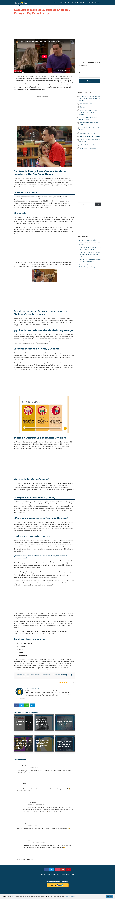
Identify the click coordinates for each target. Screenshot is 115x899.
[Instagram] (57, 869)
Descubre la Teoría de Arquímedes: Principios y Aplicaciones (90, 260)
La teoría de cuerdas (85, 104)
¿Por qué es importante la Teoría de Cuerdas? (89, 140)
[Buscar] (98, 204)
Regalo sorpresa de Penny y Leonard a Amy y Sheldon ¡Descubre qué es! (88, 112)
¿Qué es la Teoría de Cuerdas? (88, 133)
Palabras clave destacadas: (87, 148)
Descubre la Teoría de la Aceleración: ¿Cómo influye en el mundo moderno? (89, 267)
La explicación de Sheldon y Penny (90, 136)
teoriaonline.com (20, 698)
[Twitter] (51, 869)
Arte (81, 2)
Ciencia (89, 2)
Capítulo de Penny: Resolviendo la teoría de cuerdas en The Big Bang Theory (90, 98)
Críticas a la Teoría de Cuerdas (88, 145)
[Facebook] (46, 869)
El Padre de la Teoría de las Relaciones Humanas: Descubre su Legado (90, 242)
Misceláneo (98, 2)
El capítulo (82, 107)
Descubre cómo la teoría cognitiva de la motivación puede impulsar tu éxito (89, 254)
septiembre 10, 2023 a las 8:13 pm (30, 786)
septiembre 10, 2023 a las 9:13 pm (36, 804)
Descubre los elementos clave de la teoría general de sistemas (90, 248)
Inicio (54, 2)
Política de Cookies (60, 874)
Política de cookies (69, 896)
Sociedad (73, 2)
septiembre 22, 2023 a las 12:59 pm (36, 842)
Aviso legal (70, 874)
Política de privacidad (48, 874)
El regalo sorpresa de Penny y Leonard (88, 123)
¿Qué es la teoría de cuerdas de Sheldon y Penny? (89, 118)
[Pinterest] (68, 869)
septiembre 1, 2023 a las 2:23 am (30, 767)
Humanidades (63, 2)
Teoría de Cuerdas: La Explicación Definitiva (89, 129)
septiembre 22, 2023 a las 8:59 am (30, 825)
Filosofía (17, 6)
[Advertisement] (44, 27)
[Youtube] (62, 869)
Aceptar (109, 896)
